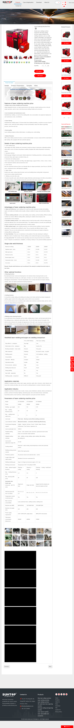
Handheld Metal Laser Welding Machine (66, 75)
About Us (57, 702)
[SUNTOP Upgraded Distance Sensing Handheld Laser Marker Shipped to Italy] (66, 174)
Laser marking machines (43, 700)
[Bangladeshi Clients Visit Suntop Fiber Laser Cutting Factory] (66, 213)
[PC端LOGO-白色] (9, 695)
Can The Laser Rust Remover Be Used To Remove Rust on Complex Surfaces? (66, 198)
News (56, 704)
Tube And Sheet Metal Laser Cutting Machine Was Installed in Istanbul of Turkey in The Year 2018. (66, 227)
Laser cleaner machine (43, 711)
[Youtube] (63, 4)
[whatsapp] (64, 6)
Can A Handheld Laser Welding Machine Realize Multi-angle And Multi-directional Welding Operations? (66, 207)
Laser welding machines (43, 702)
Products (57, 700)
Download (57, 706)
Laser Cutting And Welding (66, 40)
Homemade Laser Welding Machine (66, 57)
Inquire (40, 71)
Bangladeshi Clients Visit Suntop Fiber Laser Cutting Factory (66, 217)
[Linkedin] (65, 2)
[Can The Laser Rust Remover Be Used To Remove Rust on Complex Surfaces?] (66, 194)
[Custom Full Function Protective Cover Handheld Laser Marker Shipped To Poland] (66, 145)
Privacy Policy (58, 711)
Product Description (9, 82)
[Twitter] (61, 694)
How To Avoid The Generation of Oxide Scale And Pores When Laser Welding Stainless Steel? (66, 188)
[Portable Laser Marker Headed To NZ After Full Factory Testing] (66, 136)
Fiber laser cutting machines (44, 698)
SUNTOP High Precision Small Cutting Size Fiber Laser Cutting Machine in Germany (66, 236)
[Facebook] (63, 2)
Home (56, 698)
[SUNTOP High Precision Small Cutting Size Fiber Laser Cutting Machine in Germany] (66, 232)
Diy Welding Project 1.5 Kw (66, 110)
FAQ (56, 707)
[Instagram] (65, 4)
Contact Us (57, 709)
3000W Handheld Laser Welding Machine (66, 92)
